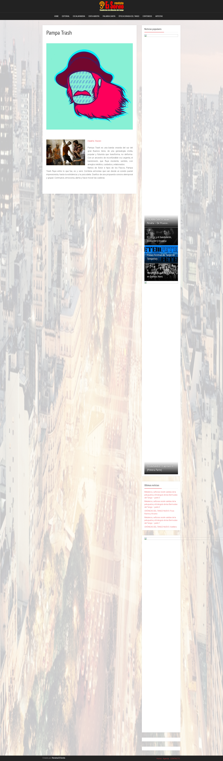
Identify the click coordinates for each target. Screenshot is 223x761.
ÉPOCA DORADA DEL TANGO (129, 16)
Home (159, 759)
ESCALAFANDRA (79, 16)
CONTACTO (175, 759)
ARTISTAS (159, 16)
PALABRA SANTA (109, 16)
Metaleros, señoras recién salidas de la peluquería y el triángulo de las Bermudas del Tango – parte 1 (160, 520)
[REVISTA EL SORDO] (111, 6)
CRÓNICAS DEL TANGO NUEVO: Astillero (160, 527)
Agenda (166, 759)
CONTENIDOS (147, 16)
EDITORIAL (66, 16)
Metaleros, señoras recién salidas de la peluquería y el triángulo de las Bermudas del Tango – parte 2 (160, 504)
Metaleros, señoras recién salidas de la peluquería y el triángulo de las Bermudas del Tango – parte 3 (160, 495)
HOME (56, 16)
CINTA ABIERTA (93, 16)
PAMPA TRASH (94, 141)
